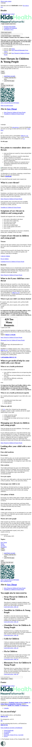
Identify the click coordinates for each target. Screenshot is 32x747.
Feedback (6, 733)
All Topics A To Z (8, 29)
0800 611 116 (24, 135)
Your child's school (15, 305)
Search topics (6, 35)
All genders (4, 547)
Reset (16, 35)
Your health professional (14, 302)
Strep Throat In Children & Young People (15, 112)
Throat (2, 544)
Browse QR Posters (10, 102)
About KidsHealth (8, 730)
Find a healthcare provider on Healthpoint (11, 727)
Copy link (10, 77)
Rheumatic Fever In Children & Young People (13, 340)
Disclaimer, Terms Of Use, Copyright (13, 735)
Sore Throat (12, 109)
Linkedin (6, 708)
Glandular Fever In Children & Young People (12, 261)
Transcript (14, 179)
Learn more (11, 606)
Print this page (9, 80)
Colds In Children (5, 256)
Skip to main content (6, 1)
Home (13, 48)
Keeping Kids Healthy (10, 26)
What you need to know (7, 105)
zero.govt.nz (15, 127)
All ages (3, 545)
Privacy (6, 736)
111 (24, 138)
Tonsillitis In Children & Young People (14, 114)
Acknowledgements (12, 531)
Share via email (9, 76)
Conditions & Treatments (10, 28)
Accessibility (7, 732)
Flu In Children (5, 259)
